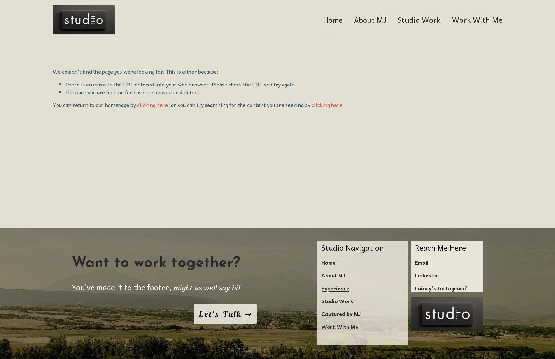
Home (333, 20)
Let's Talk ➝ (225, 314)
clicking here (152, 105)
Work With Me (477, 20)
